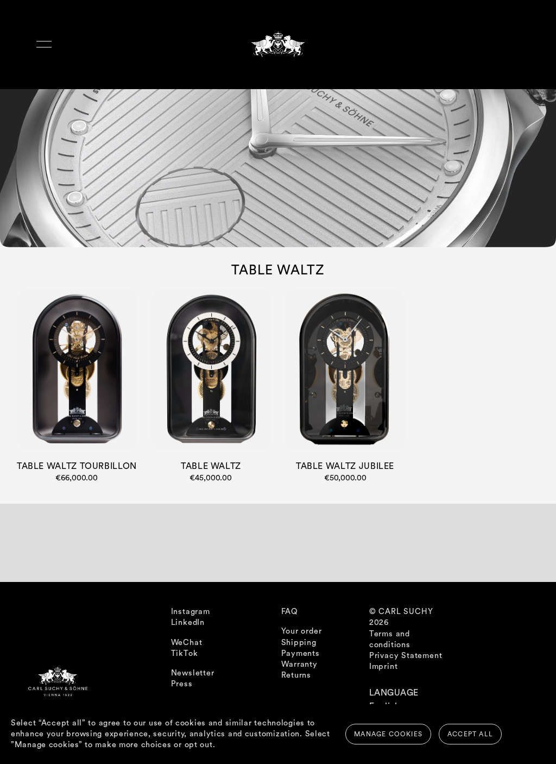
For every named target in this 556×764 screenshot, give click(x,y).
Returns (296, 675)
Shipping (299, 642)
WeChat (187, 642)
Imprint (383, 666)
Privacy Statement (406, 656)
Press (182, 684)
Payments (300, 653)
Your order (301, 631)
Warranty (299, 664)
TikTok (184, 653)
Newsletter (192, 673)
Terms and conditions (389, 639)
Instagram (190, 612)
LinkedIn (188, 622)
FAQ (289, 612)
